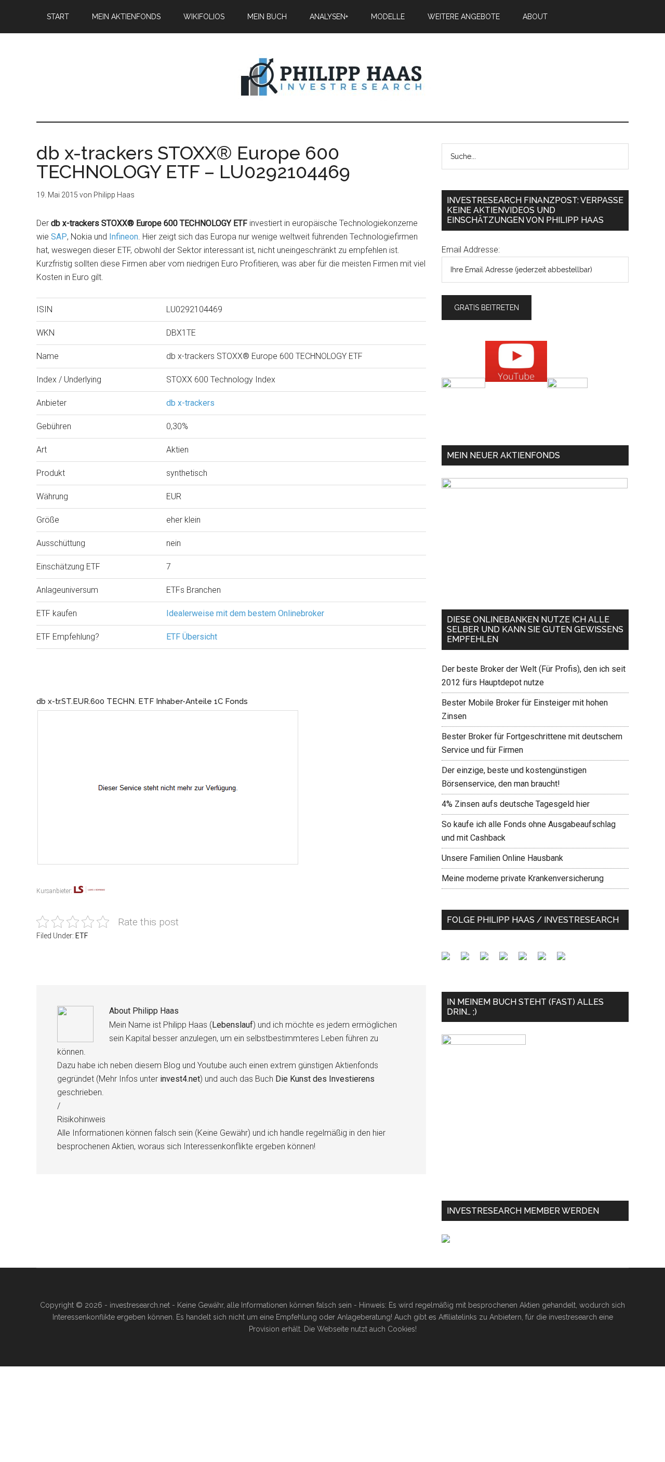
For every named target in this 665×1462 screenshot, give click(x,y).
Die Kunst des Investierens (325, 1079)
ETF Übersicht (191, 637)
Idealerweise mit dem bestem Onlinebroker (245, 613)
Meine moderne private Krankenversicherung (523, 878)
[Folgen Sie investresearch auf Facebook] (450, 960)
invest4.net (180, 1079)
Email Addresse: (471, 250)
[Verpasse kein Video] (526, 960)
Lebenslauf (232, 1025)
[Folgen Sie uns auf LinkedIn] (488, 960)
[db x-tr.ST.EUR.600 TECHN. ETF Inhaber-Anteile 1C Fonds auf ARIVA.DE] (178, 878)
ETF (81, 936)
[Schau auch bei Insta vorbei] (546, 960)
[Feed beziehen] (507, 960)
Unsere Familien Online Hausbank (502, 858)
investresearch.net (332, 77)
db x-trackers (190, 403)
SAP (59, 237)
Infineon (123, 237)
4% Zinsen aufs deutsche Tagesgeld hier (516, 804)
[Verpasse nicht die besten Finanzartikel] (565, 960)
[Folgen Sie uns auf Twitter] (469, 960)
